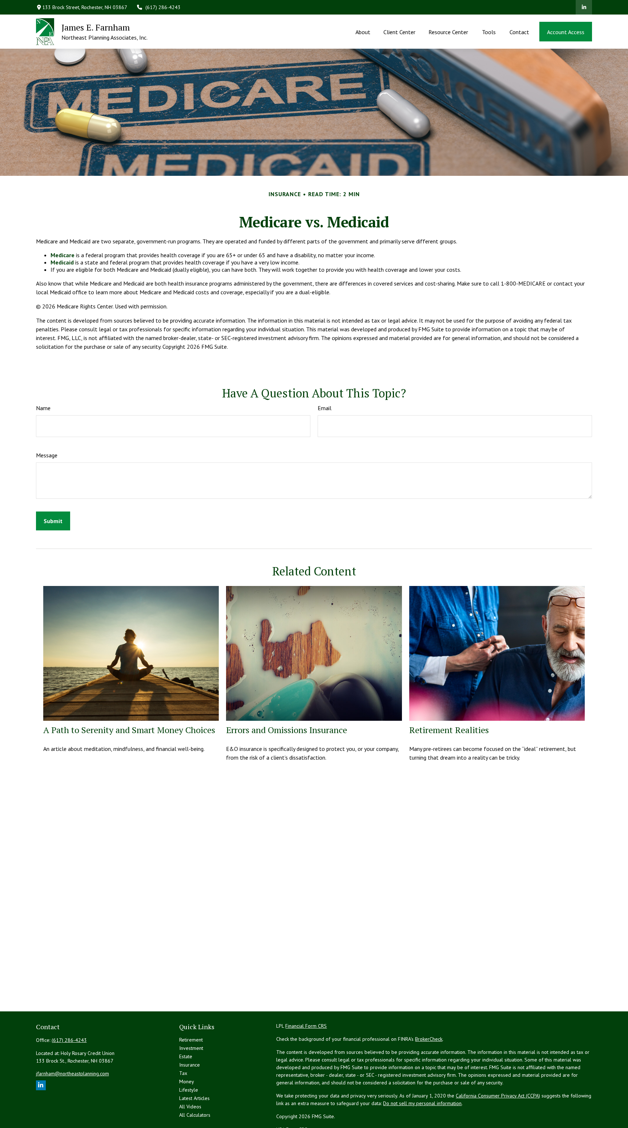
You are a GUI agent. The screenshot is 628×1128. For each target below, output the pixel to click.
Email (324, 408)
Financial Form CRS (306, 1026)
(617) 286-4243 (163, 7)
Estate (185, 1056)
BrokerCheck (428, 1039)
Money (186, 1081)
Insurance (189, 1065)
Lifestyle (188, 1090)
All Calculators (194, 1115)
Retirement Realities (449, 730)
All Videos (190, 1106)
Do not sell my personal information (422, 1103)
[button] (362, 32)
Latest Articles (194, 1098)
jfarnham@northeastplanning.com (72, 1073)
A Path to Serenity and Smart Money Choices (129, 730)
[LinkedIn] (584, 7)
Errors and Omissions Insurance (286, 730)
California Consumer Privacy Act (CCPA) (498, 1095)
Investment (191, 1048)
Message (46, 455)
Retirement (191, 1039)
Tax (183, 1073)
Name (43, 408)
